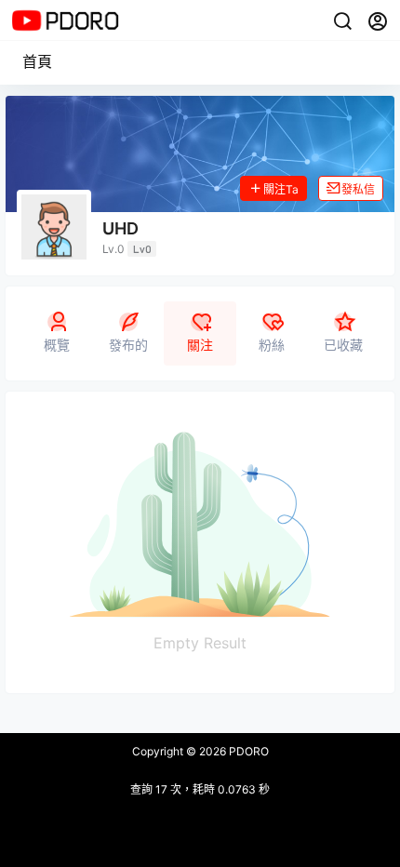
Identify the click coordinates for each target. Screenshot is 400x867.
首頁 (37, 61)
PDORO (247, 751)
